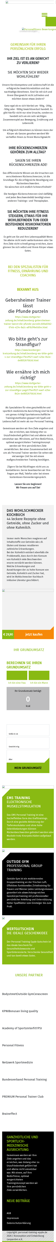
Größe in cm (13, 734)
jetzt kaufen (34, 634)
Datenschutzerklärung (19, 1223)
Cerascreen (40, 994)
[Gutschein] (28, 918)
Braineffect (9, 1113)
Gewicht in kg (14, 747)
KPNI (5, 1011)
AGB (9, 1213)
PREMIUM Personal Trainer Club (23, 1096)
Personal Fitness (13, 1045)
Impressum (13, 1218)
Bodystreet (9, 994)
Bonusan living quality (23, 1011)
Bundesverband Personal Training (24, 1079)
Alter (10, 759)
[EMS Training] (28, 787)
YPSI (39, 1028)
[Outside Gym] (28, 850)
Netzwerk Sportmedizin (17, 1062)
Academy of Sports (14, 1028)
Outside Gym (25, 994)
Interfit (31, 1028)
